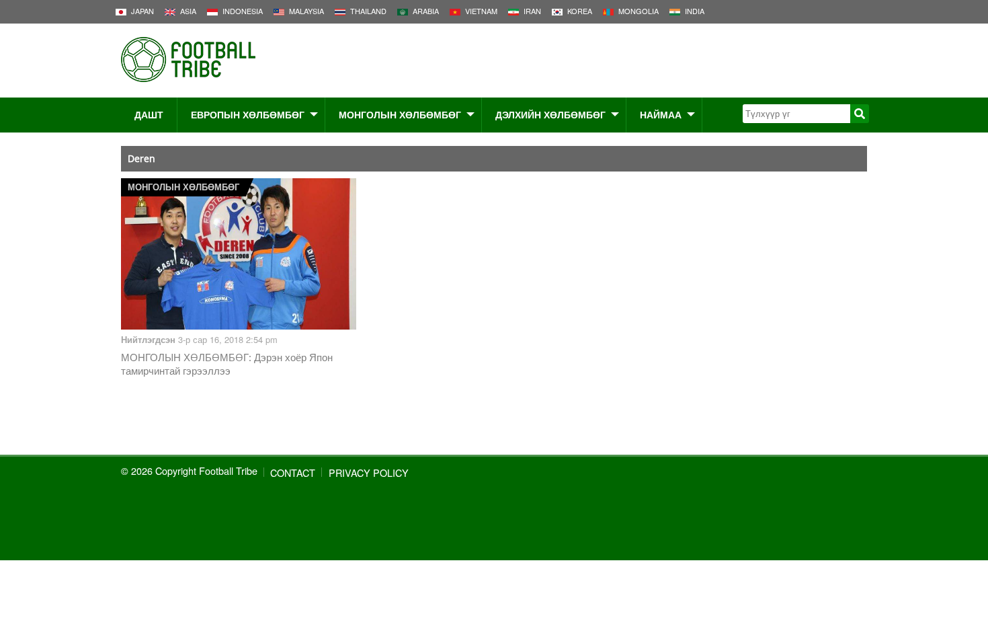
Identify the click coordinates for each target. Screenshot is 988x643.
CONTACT (292, 472)
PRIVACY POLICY (369, 472)
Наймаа (661, 114)
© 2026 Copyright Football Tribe (189, 470)
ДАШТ (148, 114)
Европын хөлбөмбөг (247, 114)
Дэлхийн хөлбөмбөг (550, 114)
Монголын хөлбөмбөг (400, 114)
